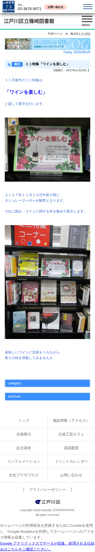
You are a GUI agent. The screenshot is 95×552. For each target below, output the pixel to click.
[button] (87, 21)
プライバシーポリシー (47, 489)
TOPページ (55, 33)
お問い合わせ (55, 7)
